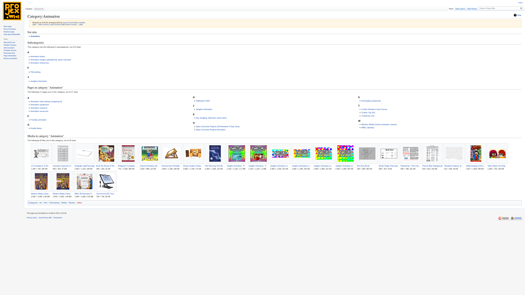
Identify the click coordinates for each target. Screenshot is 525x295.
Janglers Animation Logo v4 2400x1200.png (280, 166)
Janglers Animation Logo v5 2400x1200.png (302, 166)
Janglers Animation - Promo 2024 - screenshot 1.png (237, 166)
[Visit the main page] (12, 11)
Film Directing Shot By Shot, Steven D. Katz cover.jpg (215, 166)
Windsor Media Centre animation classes (379, 124)
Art (40, 203)
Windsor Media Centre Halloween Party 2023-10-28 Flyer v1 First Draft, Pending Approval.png (41, 194)
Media (64, 203)
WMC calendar (367, 127)
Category (28, 9)
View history (472, 9)
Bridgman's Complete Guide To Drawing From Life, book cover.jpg (128, 166)
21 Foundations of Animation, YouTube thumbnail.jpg (41, 166)
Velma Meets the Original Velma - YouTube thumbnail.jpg (498, 166)
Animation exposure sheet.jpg (63, 166)
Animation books (37, 56)
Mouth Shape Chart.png (388, 166)
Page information (10, 56)
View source (460, 9)
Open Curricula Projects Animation (211, 130)
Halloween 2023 (203, 101)
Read (451, 9)
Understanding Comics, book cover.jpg (476, 166)
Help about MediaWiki (12, 34)
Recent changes (10, 29)
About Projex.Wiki (45, 218)
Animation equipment (39, 105)
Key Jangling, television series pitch (211, 118)
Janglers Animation (38, 81)
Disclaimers (57, 218)
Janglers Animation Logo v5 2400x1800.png (324, 166)
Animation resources (39, 111)
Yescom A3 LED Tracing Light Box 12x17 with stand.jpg (106, 194)
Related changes (10, 45)
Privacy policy (32, 218)
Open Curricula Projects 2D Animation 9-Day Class (218, 126)
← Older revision (42, 24)
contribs (81, 22)
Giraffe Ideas (36, 128)
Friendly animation (38, 120)
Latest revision (55, 24)
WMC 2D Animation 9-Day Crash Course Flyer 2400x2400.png (85, 194)
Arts (45, 203)
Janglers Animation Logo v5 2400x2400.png (345, 166)
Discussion (39, 9)
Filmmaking (35, 72)
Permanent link (9, 53)
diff (34, 24)
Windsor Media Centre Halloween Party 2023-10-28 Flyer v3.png (63, 194)
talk (76, 22)
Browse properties (10, 58)
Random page (9, 32)
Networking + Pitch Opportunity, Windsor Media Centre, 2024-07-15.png (411, 166)
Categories (33, 203)
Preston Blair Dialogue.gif (432, 166)
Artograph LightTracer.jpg (84, 166)
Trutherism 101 (367, 116)
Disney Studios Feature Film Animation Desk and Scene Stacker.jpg (193, 166)
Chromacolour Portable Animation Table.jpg (171, 166)
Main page (8, 26)
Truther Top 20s (368, 112)
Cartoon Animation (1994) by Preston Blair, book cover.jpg (150, 166)
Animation (35, 36)
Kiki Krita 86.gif (363, 166)
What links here (9, 42)
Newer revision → (72, 24)
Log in (520, 3)
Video (79, 203)
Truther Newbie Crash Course (374, 109)
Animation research (38, 108)
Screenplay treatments (371, 101)
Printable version (10, 50)
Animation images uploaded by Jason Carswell (50, 60)
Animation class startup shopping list (46, 101)
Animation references (39, 63)
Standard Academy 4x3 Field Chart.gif (454, 166)
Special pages (9, 48)
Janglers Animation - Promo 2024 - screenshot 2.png (258, 166)
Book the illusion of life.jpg (106, 166)
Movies (72, 203)
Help (519, 15)
